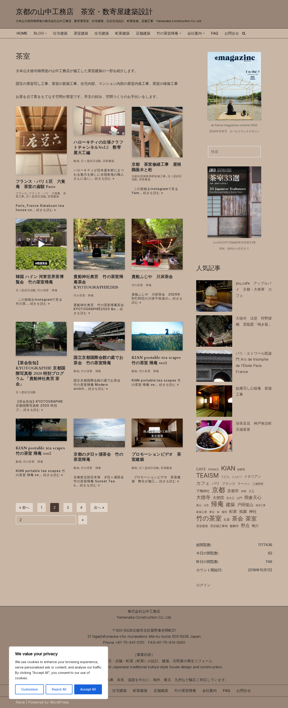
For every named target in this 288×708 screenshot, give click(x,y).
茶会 (237, 519)
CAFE (201, 469)
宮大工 (230, 498)
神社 (253, 511)
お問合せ (232, 33)
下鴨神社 (203, 491)
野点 (245, 525)
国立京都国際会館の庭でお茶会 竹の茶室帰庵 (98, 360)
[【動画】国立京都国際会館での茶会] (99, 336)
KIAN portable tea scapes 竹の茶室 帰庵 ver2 (40, 450)
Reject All (59, 689)
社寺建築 (60, 33)
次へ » (99, 507)
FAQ (214, 33)
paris (241, 469)
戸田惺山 (245, 504)
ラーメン (244, 483)
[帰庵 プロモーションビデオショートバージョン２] (41, 430)
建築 (230, 504)
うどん (225, 476)
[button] (46, 33)
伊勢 (243, 491)
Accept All (88, 689)
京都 (218, 490)
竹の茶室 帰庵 (47, 290)
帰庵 (217, 504)
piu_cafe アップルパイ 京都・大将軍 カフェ (254, 289)
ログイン (203, 585)
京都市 (233, 491)
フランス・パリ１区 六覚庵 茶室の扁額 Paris (40, 184)
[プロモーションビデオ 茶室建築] (157, 433)
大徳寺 (203, 497)
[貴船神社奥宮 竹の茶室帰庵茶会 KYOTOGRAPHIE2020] (99, 244)
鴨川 (255, 526)
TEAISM (207, 475)
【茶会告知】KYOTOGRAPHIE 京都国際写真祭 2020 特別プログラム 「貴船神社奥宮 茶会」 (40, 373)
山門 (239, 498)
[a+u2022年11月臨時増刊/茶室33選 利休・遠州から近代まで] (234, 202)
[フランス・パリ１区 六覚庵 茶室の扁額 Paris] (41, 140)
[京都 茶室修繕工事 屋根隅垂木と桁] (157, 131)
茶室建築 (81, 33)
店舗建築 (143, 33)
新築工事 (201, 512)
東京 (212, 512)
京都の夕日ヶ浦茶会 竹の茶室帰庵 (98, 457)
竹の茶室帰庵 (185, 690)
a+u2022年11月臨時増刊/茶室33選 (234, 242)
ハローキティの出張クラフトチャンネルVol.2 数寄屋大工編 (98, 147)
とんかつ (237, 476)
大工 (251, 491)
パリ (216, 483)
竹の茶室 (209, 518)
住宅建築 (101, 33)
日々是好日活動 (36, 196)
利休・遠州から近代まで (234, 248)
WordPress (59, 702)
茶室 (251, 518)
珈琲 (224, 512)
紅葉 (227, 519)
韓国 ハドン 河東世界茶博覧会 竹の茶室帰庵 (40, 279)
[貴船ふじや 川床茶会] (157, 244)
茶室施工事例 (219, 526)
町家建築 (122, 33)
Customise (29, 689)
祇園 (243, 511)
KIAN (228, 468)
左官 (206, 505)
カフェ (203, 483)
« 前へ (24, 507)
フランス (21, 193)
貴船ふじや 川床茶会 (152, 277)
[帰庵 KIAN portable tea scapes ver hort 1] (157, 336)
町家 (233, 511)
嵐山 (199, 505)
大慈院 (218, 497)
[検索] (243, 33)
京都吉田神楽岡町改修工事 (149, 176)
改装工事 (261, 505)
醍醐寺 (234, 526)
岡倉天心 (252, 497)
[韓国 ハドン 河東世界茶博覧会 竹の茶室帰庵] (41, 244)
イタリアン (252, 476)
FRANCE (213, 469)
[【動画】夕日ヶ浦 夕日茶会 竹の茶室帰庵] (99, 433)
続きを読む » (46, 210)
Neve (20, 702)
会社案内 (209, 690)
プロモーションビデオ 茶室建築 (156, 457)
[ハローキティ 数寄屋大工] (99, 120)
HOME (22, 33)
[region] (58, 672)
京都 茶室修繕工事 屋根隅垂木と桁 (156, 167)
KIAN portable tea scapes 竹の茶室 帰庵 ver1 (156, 360)
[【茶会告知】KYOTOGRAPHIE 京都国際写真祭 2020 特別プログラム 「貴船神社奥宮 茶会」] (41, 339)
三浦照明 (257, 483)
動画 (76, 161)
